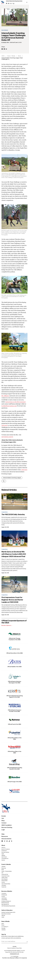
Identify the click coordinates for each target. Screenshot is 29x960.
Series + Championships (6, 871)
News (19, 56)
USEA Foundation (6, 825)
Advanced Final (4, 874)
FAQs (2, 834)
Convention (3, 893)
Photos (2, 925)
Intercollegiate (4, 879)
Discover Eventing (6, 827)
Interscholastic (4, 30)
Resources (4, 836)
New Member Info (5, 904)
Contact (3, 823)
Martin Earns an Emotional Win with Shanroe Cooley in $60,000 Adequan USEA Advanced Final (13, 554)
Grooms (3, 896)
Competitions (4, 512)
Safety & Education (6, 910)
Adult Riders (4, 898)
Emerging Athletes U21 (6, 901)
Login (3, 829)
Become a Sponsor (6, 625)
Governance (4, 850)
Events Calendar (6, 864)
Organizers (3, 886)
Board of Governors (5, 849)
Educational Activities (5, 913)
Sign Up (3, 934)
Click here (4, 425)
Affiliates (3, 855)
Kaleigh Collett (6, 42)
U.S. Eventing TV (4, 926)
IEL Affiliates (5, 396)
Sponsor (3, 860)
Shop (3, 820)
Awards (3, 882)
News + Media (11, 56)
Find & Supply (15, 956)
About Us (3, 847)
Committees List (4, 858)
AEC (2, 872)
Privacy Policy (19, 948)
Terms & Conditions (11, 948)
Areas (2, 853)
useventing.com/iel (7, 437)
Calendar (3, 866)
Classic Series (4, 877)
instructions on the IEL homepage (15, 402)
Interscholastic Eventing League (12, 477)
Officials (3, 915)
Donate (3, 816)
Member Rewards (5, 902)
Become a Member (6, 891)
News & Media (5, 921)
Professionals (4, 894)
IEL (4, 481)
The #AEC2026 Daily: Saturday (13, 514)
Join (2, 818)
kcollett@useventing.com (9, 406)
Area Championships (5, 883)
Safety (2, 917)
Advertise (3, 929)
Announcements (6, 838)
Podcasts (3, 928)
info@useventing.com (14, 953)
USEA (3, 56)
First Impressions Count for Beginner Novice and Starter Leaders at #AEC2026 (12, 600)
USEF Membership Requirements (8, 905)
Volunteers (3, 885)
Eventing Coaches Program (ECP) (8, 912)
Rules (2, 869)
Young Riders (4, 899)
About (3, 845)
